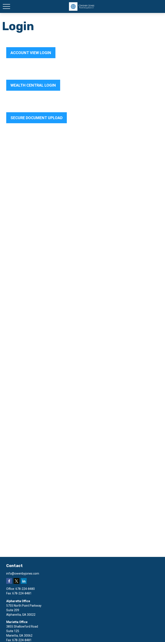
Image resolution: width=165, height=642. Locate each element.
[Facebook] (9, 581)
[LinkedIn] (24, 581)
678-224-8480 (25, 589)
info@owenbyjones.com (22, 573)
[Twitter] (16, 581)
